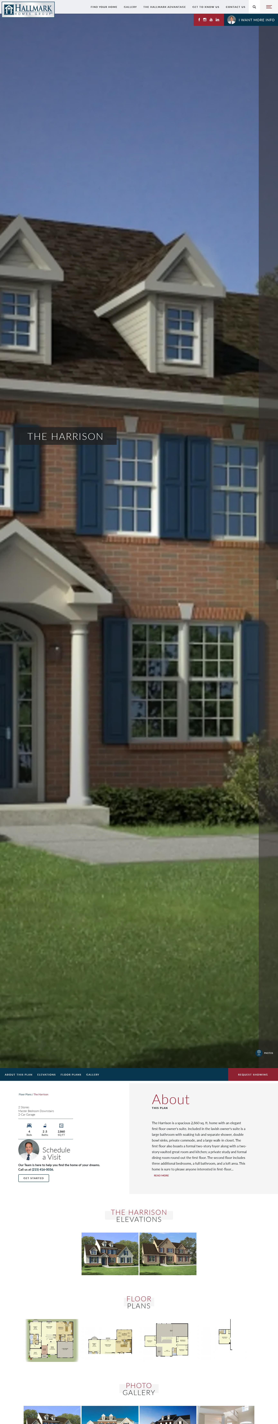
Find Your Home (104, 7)
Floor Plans (71, 1074)
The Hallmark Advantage (164, 7)
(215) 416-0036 (42, 1169)
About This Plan (18, 1074)
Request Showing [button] (253, 1074)
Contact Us (236, 7)
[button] (251, 20)
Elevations (46, 1074)
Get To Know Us (205, 7)
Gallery (130, 7)
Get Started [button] (33, 1178)
